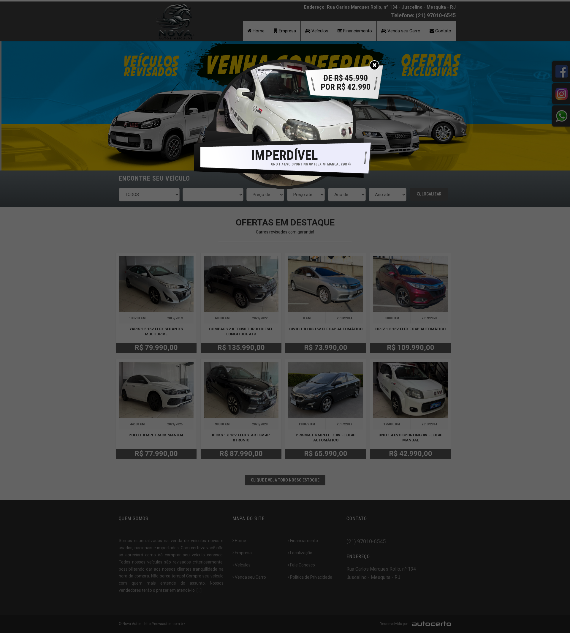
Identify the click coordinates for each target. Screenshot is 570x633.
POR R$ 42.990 (345, 82)
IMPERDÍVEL (284, 155)
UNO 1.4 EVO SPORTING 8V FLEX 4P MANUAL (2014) (311, 164)
